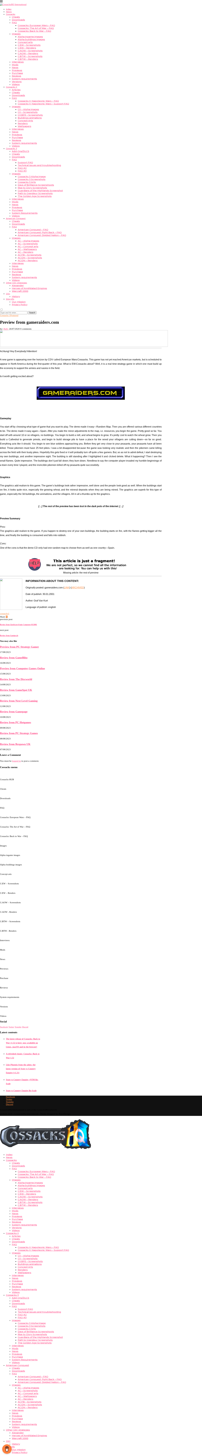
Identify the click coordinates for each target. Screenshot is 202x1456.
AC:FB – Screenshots (29, 254)
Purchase (17, 73)
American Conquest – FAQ (33, 229)
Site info (10, 299)
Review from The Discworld (16, 679)
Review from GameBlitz (14, 657)
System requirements (24, 78)
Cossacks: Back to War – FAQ (34, 31)
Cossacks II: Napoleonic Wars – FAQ (38, 101)
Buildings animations (30, 117)
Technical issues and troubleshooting (39, 165)
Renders (23, 123)
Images (16, 33)
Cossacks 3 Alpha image (32, 176)
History (16, 296)
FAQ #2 (22, 168)
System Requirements (25, 213)
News (9, 11)
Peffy (6, 329)
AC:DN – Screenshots (30, 257)
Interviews (18, 61)
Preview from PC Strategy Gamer (19, 646)
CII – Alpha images (28, 109)
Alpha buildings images (31, 39)
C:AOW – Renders (28, 53)
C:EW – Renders (27, 47)
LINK (66, 587)
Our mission (19, 301)
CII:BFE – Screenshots (30, 115)
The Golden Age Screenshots (35, 196)
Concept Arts (25, 120)
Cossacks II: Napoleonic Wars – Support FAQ (43, 103)
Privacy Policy (19, 304)
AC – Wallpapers (27, 249)
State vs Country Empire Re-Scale (21, 1091)
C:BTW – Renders (28, 59)
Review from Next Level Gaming (19, 700)
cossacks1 (4, 613)
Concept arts (25, 42)
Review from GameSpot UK (16, 690)
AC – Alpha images (28, 240)
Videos (16, 84)
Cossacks (10, 14)
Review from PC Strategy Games (19, 733)
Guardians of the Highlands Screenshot (40, 190)
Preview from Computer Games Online (22, 668)
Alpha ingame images (30, 36)
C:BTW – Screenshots (30, 56)
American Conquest (16, 218)
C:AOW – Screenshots (30, 50)
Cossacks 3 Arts (27, 182)
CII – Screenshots (28, 112)
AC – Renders (25, 252)
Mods (15, 64)
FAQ (14, 22)
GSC (8, 294)
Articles (16, 89)
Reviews (16, 76)
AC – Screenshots (28, 243)
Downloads (18, 19)
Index (8, 9)
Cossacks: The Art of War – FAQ (36, 28)
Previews (17, 70)
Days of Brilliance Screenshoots (36, 185)
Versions (17, 81)
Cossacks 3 (11, 148)
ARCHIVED (77, 587)
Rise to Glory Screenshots (32, 187)
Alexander (18, 285)
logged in (16, 761)
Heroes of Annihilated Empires (29, 288)
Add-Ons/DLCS (20, 151)
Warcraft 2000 (20, 291)
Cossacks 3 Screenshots (31, 179)
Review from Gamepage (14, 711)
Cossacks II (11, 87)
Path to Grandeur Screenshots (35, 193)
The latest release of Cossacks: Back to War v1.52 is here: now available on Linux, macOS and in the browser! (23, 1043)
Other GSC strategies (16, 283)
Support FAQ (25, 162)
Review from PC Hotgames (15, 722)
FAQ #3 (22, 170)
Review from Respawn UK (15, 744)
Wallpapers (24, 126)
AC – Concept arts (28, 246)
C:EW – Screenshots (29, 45)
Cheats (16, 17)
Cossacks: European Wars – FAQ (36, 25)
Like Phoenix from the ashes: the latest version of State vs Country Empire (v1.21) (21, 1069)
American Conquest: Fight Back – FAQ (40, 232)
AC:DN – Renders (28, 260)
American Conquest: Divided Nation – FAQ (42, 235)
